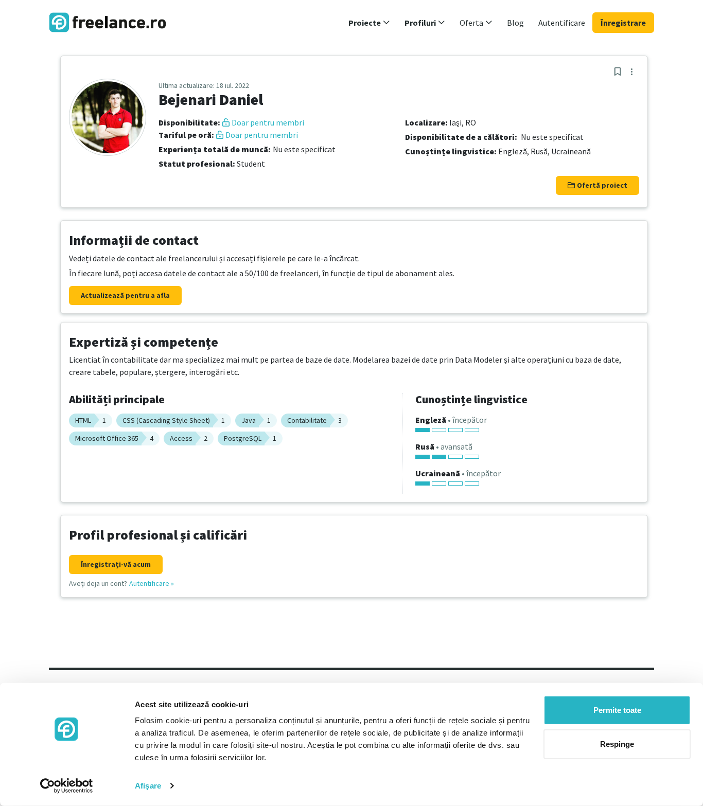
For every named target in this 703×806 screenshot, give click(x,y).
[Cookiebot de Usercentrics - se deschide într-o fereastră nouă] (67, 786)
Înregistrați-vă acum (116, 564)
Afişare (148, 785)
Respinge (617, 743)
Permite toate (617, 710)
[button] (369, 22)
